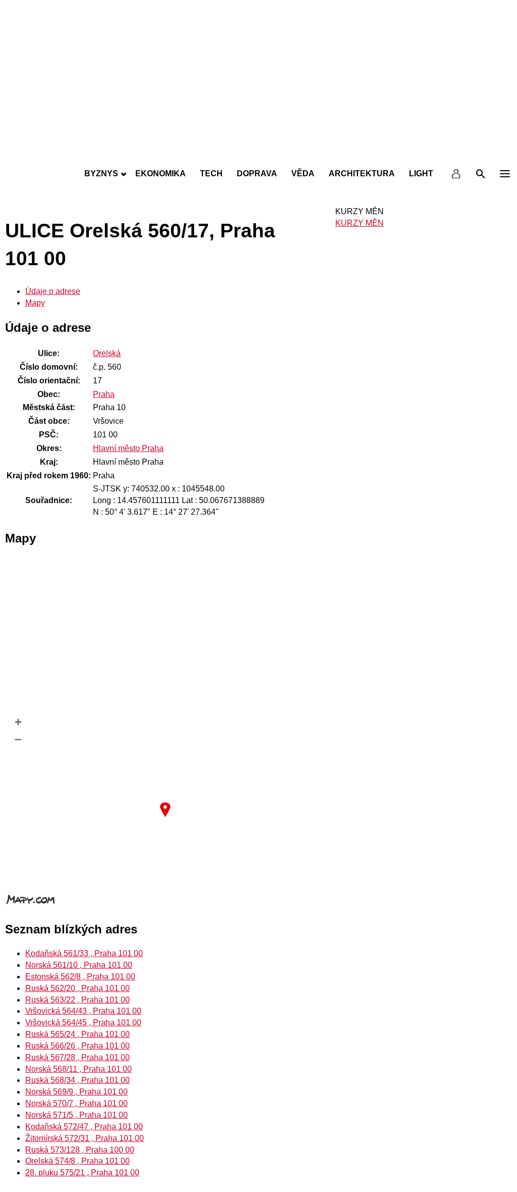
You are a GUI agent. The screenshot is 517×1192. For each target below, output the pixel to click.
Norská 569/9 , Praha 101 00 (76, 1091)
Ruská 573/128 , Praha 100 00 (79, 1150)
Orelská (107, 353)
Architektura (362, 173)
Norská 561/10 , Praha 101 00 (78, 965)
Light (421, 173)
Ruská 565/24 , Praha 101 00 (77, 1034)
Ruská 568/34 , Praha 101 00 (77, 1080)
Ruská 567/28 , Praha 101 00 (77, 1057)
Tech (211, 173)
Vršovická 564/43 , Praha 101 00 (83, 1011)
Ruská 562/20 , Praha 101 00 (77, 988)
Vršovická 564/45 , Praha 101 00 (83, 1022)
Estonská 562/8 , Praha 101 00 (80, 976)
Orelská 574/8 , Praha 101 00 (77, 1161)
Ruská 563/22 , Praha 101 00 (77, 1000)
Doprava (257, 173)
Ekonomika (160, 173)
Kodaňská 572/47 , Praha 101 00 (84, 1126)
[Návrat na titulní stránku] (258, 151)
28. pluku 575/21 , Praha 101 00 (82, 1172)
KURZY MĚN (359, 223)
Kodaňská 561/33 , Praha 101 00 (84, 953)
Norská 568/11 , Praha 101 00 (78, 1069)
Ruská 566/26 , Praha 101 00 (77, 1045)
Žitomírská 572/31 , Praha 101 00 (84, 1138)
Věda (303, 173)
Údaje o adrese (52, 291)
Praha (104, 394)
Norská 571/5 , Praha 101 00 (76, 1115)
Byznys (101, 173)
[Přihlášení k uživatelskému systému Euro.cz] (456, 174)
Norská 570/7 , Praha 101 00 (76, 1103)
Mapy (35, 303)
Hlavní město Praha (128, 448)
